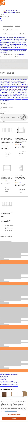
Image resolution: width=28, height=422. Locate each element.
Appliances (3, 37)
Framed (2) (4, 97)
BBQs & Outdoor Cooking (14, 37)
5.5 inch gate (3, 378)
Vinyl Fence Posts (13, 81)
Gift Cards (13, 12)
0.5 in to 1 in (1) (13, 84)
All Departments (20, 49)
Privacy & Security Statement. (11, 411)
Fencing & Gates (14, 56)
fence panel (3, 379)
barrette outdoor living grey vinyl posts (9, 386)
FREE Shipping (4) (17, 97)
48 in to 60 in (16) (11, 87)
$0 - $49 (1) (24, 94)
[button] (4, 17)
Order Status (16, 11)
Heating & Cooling (22, 41)
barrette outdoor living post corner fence (9, 382)
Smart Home (9, 49)
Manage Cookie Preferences (14, 414)
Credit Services (9, 11)
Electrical (16, 41)
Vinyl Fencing (21, 56)
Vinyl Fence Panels (22, 79)
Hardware (12, 42)
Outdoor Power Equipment (17, 46)
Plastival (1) (9, 82)
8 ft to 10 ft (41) (6, 89)
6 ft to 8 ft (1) (13, 92)
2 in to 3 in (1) (9, 91)
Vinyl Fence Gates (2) (10, 99)
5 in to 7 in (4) (20, 84)
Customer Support (7, 12)
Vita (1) (23, 82)
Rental (4, 11)
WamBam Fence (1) (17, 82)
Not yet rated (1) (7, 94)
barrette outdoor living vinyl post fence (9, 384)
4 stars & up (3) (19, 92)
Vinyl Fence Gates (4, 81)
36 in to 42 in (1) (17, 91)
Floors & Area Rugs (5, 42)
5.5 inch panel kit (4, 376)
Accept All (14, 418)
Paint (25, 46)
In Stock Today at (14, 89)
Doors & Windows (9, 41)
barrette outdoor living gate (6, 381)
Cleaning (20, 39)
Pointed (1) (10, 97)
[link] (2, 2)
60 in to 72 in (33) (20, 87)
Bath (7, 37)
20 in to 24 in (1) (7, 86)
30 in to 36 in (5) (15, 86)
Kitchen (17, 42)
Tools (14, 49)
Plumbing (2, 47)
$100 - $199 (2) (10, 95)
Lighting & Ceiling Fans (9, 44)
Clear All (2, 113)
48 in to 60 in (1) (6, 92)
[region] (14, 409)
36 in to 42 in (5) (23, 86)
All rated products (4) (16, 94)
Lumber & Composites (20, 44)
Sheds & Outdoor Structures (12, 47)
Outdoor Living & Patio (5, 46)
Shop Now (21, 54)
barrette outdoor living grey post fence (9, 374)
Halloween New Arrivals (11, 50)
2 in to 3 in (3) (19, 99)
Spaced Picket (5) (4, 84)
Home (1, 56)
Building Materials (13, 39)
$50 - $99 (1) (3, 95)
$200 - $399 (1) (18, 95)
